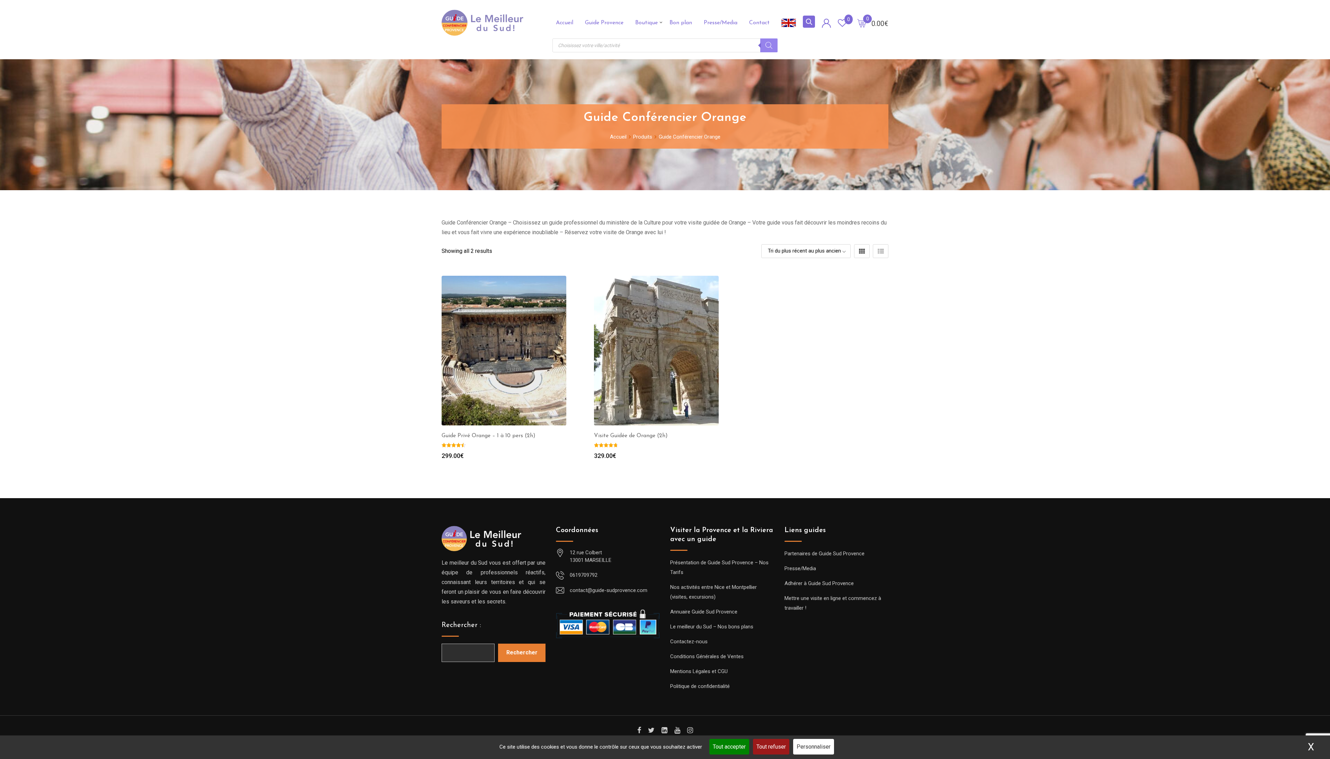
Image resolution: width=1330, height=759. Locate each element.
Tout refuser (771, 746)
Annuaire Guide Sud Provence (703, 612)
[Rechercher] (769, 45)
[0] (861, 23)
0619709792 (583, 575)
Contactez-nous (689, 641)
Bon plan (681, 23)
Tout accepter (729, 746)
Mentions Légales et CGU (699, 671)
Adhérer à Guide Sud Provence (819, 583)
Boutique (646, 23)
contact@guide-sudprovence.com (608, 590)
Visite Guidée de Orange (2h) (631, 436)
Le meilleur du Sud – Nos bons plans (711, 627)
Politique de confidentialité (700, 686)
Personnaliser (814, 746)
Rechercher (522, 652)
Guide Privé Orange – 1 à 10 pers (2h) (488, 436)
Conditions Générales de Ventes (707, 656)
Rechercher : (461, 625)
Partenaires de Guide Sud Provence (824, 553)
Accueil (564, 23)
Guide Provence (604, 23)
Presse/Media (720, 23)
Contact (759, 23)
